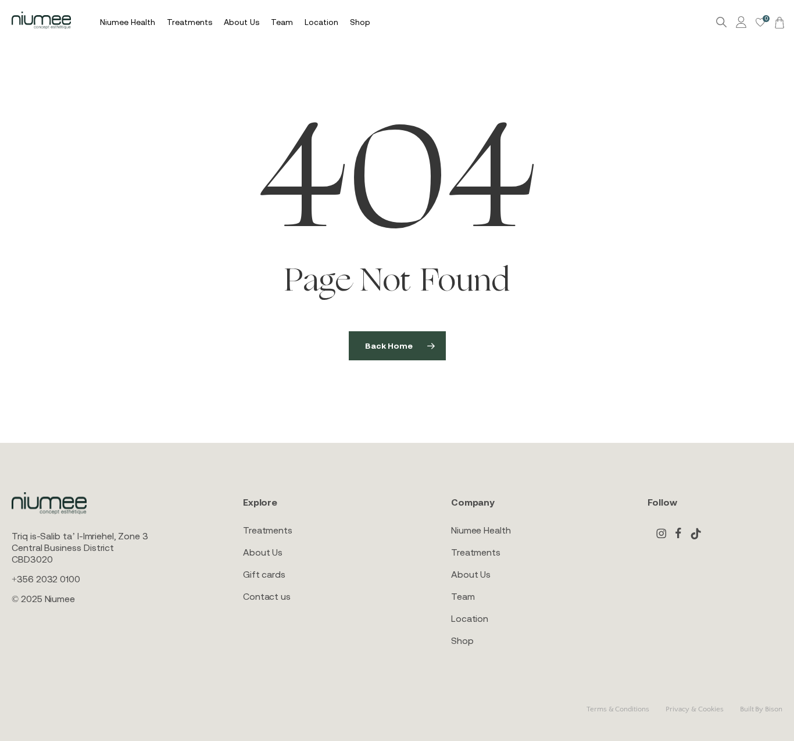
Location (469, 618)
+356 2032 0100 (46, 579)
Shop (462, 640)
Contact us (267, 596)
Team (463, 596)
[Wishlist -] (760, 22)
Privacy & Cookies (695, 709)
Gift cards (264, 574)
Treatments (267, 530)
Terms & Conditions (617, 709)
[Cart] (777, 22)
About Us (262, 552)
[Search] (721, 22)
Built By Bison (761, 709)
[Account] (742, 22)
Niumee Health (481, 530)
